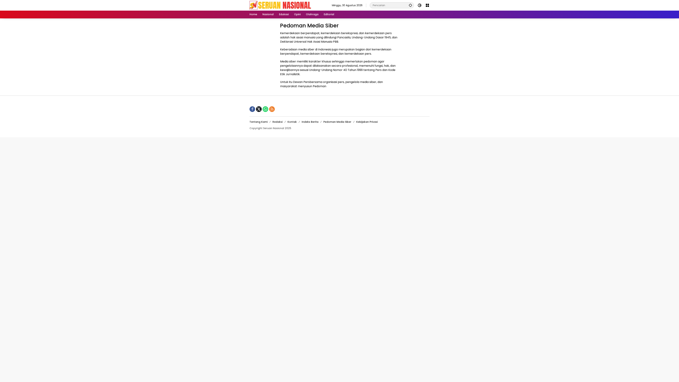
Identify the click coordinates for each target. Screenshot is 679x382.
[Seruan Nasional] (280, 5)
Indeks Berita (310, 122)
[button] (410, 5)
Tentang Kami (258, 122)
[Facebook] (252, 109)
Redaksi (277, 122)
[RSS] (272, 109)
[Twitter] (259, 109)
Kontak (292, 122)
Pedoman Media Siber (337, 122)
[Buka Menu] (427, 5)
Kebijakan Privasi (367, 122)
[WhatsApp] (265, 109)
